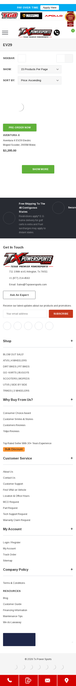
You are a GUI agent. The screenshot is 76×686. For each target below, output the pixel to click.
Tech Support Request (15, 514)
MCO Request (11, 502)
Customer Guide (12, 604)
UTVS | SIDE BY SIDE (15, 384)
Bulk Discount (14, 449)
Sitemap (7, 560)
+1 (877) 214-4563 (19, 278)
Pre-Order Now (20, 127)
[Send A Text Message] (28, 680)
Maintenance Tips (12, 616)
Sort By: (9, 80)
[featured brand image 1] (31, 15)
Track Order (9, 554)
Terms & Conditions (14, 583)
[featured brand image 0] (9, 15)
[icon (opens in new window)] (7, 326)
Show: (7, 69)
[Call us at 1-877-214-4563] (57, 33)
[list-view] (61, 58)
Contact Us (9, 477)
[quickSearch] (14, 32)
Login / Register (11, 542)
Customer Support (13, 483)
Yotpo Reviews (11, 431)
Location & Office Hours (16, 496)
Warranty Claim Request (16, 520)
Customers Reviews (14, 425)
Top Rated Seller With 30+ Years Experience (27, 443)
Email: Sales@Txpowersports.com (28, 284)
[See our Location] (66, 680)
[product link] (19, 107)
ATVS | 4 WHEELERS (15, 360)
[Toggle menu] (5, 33)
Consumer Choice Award (17, 413)
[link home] (35, 33)
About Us (8, 471)
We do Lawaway (12, 622)
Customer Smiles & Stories (18, 419)
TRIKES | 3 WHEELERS (16, 390)
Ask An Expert (19, 294)
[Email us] (47, 680)
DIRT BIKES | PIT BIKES (16, 366)
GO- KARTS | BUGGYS (16, 372)
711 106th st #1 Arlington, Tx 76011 (28, 271)
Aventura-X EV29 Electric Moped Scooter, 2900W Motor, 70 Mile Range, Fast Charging (19, 145)
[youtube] (14, 333)
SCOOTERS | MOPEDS (16, 378)
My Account (9, 548)
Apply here (49, 7)
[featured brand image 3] (53, 15)
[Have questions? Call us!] (9, 680)
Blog (5, 598)
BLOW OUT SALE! (13, 354)
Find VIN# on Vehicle (14, 490)
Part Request (10, 508)
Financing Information (15, 610)
